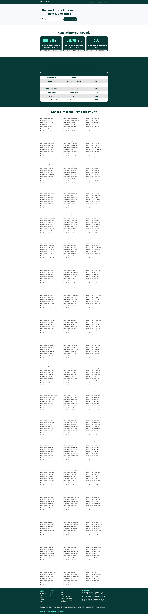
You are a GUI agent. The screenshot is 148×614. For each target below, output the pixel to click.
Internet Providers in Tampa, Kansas (92, 426)
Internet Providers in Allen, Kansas (46, 134)
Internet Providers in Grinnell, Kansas (69, 164)
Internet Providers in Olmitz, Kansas (92, 134)
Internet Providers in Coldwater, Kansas (47, 374)
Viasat (41, 597)
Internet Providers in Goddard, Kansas (70, 130)
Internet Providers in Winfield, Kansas (92, 563)
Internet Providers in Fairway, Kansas (46, 522)
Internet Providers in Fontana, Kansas (47, 532)
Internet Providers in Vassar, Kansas (92, 470)
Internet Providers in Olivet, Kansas (92, 132)
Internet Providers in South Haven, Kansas (93, 384)
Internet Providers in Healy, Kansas (69, 201)
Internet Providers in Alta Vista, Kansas (47, 141)
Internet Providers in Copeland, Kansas (47, 391)
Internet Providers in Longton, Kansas (70, 397)
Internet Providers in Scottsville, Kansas (93, 347)
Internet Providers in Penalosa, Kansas (93, 199)
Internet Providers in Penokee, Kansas (93, 201)
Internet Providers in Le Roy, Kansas (69, 338)
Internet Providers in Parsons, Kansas (92, 186)
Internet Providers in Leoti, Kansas (69, 363)
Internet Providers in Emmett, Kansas (47, 497)
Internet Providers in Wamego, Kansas (93, 499)
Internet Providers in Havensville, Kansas (70, 191)
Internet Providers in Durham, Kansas (46, 453)
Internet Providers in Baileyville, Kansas (47, 193)
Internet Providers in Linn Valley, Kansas (70, 384)
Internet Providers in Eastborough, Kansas (47, 457)
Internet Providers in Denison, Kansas (46, 428)
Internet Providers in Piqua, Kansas (92, 216)
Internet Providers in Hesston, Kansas (70, 209)
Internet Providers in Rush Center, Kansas (93, 311)
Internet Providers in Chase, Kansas (46, 336)
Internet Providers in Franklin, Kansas (46, 551)
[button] (70, 19)
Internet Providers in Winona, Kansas (92, 565)
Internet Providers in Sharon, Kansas (92, 366)
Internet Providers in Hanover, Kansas (70, 174)
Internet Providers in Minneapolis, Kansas (70, 488)
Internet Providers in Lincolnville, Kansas (70, 378)
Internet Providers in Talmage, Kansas (93, 424)
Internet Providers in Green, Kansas (69, 151)
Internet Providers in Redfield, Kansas (92, 274)
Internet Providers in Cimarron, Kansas (47, 349)
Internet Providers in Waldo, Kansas (92, 486)
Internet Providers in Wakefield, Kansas (93, 484)
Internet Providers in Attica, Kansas (46, 180)
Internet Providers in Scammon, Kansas (93, 338)
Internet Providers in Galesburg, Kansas (47, 565)
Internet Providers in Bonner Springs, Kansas (48, 257)
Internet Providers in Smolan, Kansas (92, 378)
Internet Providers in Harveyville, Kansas (70, 184)
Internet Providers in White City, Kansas (93, 536)
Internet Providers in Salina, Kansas (92, 330)
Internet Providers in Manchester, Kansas (70, 426)
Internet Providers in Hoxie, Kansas (69, 241)
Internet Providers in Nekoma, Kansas (70, 547)
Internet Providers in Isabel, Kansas (69, 268)
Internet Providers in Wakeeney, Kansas (93, 482)
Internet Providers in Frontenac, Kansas (47, 557)
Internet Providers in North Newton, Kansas (71, 576)
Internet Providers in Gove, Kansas (69, 141)
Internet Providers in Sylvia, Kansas (92, 420)
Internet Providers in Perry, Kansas (92, 203)
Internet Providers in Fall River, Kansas (47, 524)
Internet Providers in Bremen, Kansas (46, 259)
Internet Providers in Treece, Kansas (92, 447)
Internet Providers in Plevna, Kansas (92, 226)
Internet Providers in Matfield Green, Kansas (71, 449)
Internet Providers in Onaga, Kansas (92, 141)
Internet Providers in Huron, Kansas (69, 255)
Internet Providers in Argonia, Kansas (46, 159)
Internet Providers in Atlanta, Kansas (46, 178)
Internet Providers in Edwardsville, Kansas (47, 470)
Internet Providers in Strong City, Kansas (93, 405)
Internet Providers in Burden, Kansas (46, 280)
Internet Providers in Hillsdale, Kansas (70, 220)
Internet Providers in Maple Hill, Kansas (70, 436)
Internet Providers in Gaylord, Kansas (46, 584)
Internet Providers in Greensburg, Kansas (70, 155)
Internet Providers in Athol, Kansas (46, 176)
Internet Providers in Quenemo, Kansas (93, 253)
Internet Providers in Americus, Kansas (47, 149)
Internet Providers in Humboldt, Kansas (70, 249)
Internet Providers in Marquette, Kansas (70, 445)
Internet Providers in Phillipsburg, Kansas (93, 209)
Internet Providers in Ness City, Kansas (70, 555)
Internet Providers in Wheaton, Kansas (93, 534)
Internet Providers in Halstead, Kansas (70, 170)
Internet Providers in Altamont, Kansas (47, 143)
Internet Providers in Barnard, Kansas (47, 197)
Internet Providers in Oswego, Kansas (92, 155)
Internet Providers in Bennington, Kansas (47, 232)
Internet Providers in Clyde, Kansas (46, 366)
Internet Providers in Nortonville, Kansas (70, 580)
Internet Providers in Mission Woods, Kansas (71, 497)
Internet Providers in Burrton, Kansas (46, 295)
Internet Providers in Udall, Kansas (92, 457)
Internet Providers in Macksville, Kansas (70, 418)
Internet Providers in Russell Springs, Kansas (94, 316)
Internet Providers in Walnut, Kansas (92, 495)
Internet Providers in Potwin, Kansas (92, 232)
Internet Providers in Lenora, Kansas (69, 355)
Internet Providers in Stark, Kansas (92, 397)
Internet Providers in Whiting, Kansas (92, 543)
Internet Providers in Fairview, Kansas (47, 520)
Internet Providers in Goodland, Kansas (70, 136)
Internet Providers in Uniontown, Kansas (93, 461)
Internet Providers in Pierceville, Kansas (93, 214)
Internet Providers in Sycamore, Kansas (93, 416)
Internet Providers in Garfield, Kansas (47, 576)
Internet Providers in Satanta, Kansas (93, 332)
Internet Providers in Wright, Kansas (92, 572)
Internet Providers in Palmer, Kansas (92, 172)
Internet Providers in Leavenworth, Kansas (70, 341)
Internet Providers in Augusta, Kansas (47, 186)
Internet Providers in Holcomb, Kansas (70, 224)
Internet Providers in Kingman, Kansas (70, 299)
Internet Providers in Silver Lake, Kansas (93, 372)
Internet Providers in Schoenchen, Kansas (93, 343)
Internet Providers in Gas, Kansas (46, 582)
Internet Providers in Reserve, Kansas (92, 278)
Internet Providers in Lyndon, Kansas (69, 413)
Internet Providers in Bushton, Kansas (47, 299)
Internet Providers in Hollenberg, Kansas (70, 226)
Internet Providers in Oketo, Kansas (92, 128)
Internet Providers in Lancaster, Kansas (70, 322)
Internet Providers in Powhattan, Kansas (93, 234)
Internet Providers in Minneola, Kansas (70, 490)
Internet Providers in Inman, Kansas (69, 263)
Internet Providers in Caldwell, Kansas (47, 303)
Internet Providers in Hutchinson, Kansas (70, 257)
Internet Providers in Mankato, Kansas (70, 430)
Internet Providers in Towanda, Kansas (93, 445)
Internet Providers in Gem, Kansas (69, 116)
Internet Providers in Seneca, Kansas (92, 357)
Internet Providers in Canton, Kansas (46, 309)
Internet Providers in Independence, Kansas (70, 259)
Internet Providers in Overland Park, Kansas (94, 164)
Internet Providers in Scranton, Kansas (93, 349)
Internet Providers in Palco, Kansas (92, 170)
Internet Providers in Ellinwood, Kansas (47, 484)
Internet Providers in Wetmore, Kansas (93, 532)
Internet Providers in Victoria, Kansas (92, 474)
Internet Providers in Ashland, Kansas (47, 170)
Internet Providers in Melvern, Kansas (69, 472)
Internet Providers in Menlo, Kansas (69, 474)
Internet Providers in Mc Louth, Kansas (70, 463)
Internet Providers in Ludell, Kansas (69, 409)
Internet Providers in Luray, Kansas (69, 411)
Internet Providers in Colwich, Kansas (46, 382)
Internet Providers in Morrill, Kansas (69, 511)
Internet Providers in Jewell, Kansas (69, 278)
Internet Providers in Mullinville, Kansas (70, 528)
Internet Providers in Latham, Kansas (69, 332)
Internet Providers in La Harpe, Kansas (70, 311)
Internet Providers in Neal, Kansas (69, 545)
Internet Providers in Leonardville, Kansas (70, 361)
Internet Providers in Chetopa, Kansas (47, 347)
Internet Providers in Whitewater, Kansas (93, 540)
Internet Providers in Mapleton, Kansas (70, 438)
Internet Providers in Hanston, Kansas (70, 176)
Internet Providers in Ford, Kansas (46, 534)
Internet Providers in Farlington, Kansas (47, 528)
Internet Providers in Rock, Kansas (92, 293)
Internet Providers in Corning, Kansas (46, 393)
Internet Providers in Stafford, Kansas (93, 395)
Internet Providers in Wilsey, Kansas (92, 555)
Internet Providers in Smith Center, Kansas (93, 376)
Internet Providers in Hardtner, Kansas (70, 178)
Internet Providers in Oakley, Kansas (92, 116)
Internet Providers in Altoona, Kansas (47, 147)
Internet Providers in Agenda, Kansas (46, 124)
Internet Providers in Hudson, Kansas (69, 245)
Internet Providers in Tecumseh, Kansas (93, 428)
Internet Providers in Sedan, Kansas (92, 351)
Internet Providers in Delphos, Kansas (46, 426)
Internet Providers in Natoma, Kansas (70, 543)
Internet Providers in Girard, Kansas (69, 122)
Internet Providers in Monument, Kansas (70, 503)
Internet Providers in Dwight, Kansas (46, 455)
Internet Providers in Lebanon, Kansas (70, 345)
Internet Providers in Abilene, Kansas (46, 118)
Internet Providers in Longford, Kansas (70, 395)
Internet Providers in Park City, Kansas (93, 180)
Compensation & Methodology (67, 598)
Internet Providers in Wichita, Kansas (92, 545)
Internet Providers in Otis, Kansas (92, 157)
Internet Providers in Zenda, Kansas (92, 578)
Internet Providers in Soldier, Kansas (92, 380)
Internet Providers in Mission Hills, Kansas (70, 495)
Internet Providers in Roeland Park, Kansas (93, 295)
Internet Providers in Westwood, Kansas (93, 528)
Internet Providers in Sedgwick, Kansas (93, 353)
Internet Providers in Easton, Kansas (46, 459)
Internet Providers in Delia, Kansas (46, 424)
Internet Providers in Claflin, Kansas (46, 353)
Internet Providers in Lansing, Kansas (69, 328)
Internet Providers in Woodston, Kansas (93, 570)
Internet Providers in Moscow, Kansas (69, 515)
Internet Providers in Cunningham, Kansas (47, 411)
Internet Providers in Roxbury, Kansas (92, 307)
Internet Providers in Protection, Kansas (93, 251)
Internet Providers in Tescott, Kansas (92, 430)
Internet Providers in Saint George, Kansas (93, 322)
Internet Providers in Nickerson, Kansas (70, 570)
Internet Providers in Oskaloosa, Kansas (93, 153)
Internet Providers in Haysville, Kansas (70, 197)
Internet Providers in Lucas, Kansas (69, 407)
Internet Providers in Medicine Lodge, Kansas (71, 470)
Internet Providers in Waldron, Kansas (92, 488)
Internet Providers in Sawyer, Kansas (92, 336)
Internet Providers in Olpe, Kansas (92, 136)
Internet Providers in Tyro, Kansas (92, 455)
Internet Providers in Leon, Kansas (69, 357)
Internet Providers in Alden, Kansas (46, 130)
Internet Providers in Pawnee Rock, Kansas (93, 191)
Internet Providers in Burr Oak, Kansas (47, 293)
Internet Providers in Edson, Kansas (46, 468)
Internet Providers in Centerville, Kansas (47, 328)
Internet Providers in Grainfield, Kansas (70, 143)
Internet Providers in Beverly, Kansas (46, 243)
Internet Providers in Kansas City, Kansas (70, 288)
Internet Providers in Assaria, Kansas (46, 172)
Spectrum (42, 599)
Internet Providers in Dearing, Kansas (46, 420)
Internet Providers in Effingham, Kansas (47, 472)
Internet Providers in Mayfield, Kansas (70, 453)
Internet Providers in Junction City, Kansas (70, 282)
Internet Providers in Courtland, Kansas (47, 399)
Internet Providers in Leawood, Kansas (70, 343)
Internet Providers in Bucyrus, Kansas (46, 272)
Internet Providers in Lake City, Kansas (70, 316)
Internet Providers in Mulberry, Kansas (69, 526)
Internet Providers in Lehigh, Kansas (69, 351)
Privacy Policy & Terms (65, 596)
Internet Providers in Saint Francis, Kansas (93, 320)
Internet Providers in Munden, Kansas (69, 532)
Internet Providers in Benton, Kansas (46, 236)
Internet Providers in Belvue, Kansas (46, 226)
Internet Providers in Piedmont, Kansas (93, 211)
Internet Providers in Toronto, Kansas (92, 443)
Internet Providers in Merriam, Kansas (69, 478)
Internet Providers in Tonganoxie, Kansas (93, 438)
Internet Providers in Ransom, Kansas (92, 266)
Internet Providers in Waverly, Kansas (92, 507)
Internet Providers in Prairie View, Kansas (93, 236)
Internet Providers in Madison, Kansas (70, 420)
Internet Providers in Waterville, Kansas (93, 503)
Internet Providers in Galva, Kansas (46, 568)
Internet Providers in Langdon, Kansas (70, 326)
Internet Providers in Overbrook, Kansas (93, 161)
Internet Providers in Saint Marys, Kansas (93, 326)
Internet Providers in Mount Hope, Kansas (70, 524)
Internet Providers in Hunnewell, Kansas (70, 251)
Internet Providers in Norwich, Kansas (69, 584)
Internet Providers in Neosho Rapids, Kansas (71, 553)
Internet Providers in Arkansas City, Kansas (48, 161)
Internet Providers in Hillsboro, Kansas (70, 218)
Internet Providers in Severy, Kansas (92, 361)
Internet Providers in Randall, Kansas (92, 261)
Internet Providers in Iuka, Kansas (69, 270)
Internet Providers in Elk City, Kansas (46, 478)
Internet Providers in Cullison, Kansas (46, 405)
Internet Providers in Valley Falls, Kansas (93, 468)
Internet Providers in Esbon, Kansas (46, 509)
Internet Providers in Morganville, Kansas (70, 507)
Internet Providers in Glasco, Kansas (69, 126)
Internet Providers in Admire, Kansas (46, 122)
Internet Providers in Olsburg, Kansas (92, 139)
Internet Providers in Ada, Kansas (46, 120)
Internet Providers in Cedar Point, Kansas (47, 324)
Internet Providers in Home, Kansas (69, 232)
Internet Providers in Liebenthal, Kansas (70, 374)
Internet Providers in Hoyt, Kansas (69, 243)
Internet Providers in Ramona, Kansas (92, 259)
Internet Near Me (92, 2)
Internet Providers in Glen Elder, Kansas (70, 128)
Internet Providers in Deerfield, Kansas (47, 422)
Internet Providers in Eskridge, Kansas (47, 511)
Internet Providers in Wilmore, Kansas (92, 553)
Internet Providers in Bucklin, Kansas (46, 270)
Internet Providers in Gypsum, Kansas (69, 166)
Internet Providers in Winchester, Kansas (93, 559)
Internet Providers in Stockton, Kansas (93, 403)
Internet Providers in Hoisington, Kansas (70, 222)
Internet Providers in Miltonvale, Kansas (70, 486)
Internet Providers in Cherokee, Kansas (47, 343)
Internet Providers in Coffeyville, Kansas (47, 370)
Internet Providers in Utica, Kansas (92, 463)
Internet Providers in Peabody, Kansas (93, 195)
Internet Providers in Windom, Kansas (92, 561)
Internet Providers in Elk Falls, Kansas (47, 480)
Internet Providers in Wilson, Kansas (92, 557)
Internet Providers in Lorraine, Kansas (70, 399)
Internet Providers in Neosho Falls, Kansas (70, 551)
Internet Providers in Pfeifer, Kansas (92, 207)
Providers (100, 2)
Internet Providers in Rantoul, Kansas (92, 268)
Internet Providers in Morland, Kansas (69, 509)
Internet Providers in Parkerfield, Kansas (93, 184)
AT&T (41, 595)
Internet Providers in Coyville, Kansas (46, 401)
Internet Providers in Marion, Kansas (69, 443)
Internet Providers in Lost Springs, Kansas (70, 401)
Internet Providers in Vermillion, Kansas (93, 472)
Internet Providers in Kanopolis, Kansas (70, 284)
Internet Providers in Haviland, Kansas (70, 193)
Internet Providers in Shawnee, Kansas (93, 370)
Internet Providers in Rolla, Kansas (92, 297)
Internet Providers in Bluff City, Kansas (47, 253)
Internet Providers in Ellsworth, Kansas (47, 488)
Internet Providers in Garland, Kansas (46, 578)
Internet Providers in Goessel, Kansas (69, 132)
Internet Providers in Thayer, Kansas (92, 432)
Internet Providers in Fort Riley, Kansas (47, 543)
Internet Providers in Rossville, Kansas (93, 305)
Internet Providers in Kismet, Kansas (69, 307)
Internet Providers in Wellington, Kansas (93, 515)
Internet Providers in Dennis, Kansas (46, 430)
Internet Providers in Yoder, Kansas (92, 576)
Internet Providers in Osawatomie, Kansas (93, 149)
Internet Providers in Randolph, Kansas (93, 263)
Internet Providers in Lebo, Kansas (69, 347)
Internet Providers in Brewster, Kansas (47, 261)
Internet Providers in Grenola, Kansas (69, 159)
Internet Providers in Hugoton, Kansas (70, 247)
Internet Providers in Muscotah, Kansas (70, 536)
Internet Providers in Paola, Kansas (92, 174)
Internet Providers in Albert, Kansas (46, 128)
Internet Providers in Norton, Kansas (69, 578)
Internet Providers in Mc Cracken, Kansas (70, 455)
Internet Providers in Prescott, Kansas (93, 243)
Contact (62, 594)
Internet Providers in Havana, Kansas (69, 186)
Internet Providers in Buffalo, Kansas (46, 274)
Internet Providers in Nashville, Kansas (70, 540)
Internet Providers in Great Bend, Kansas (70, 147)
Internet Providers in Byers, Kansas (46, 301)
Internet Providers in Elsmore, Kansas (47, 493)
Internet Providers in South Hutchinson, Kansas (94, 386)
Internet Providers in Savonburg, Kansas (93, 334)
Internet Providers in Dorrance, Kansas (47, 443)
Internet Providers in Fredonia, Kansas (47, 553)
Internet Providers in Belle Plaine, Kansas (47, 218)
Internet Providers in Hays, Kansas (69, 195)
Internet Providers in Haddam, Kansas (70, 168)
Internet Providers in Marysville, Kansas (70, 447)
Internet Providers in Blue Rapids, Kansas (47, 251)
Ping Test (52, 595)
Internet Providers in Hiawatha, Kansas (70, 211)
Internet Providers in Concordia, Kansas (47, 384)
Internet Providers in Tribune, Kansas (92, 449)
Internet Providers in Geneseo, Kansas (70, 118)
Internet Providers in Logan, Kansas (69, 391)
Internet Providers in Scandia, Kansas (92, 341)
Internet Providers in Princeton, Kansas (93, 249)
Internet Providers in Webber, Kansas (92, 509)
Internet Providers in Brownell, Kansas (47, 268)
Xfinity (41, 601)
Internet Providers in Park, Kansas (92, 178)
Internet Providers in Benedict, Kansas (47, 230)
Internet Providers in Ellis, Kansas (46, 486)
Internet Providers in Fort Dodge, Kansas (47, 538)
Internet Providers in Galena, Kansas (46, 563)
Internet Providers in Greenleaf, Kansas (70, 153)
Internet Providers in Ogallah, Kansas (92, 124)
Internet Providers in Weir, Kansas (92, 511)
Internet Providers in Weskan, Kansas (92, 520)
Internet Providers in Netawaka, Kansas (70, 557)
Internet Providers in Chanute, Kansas (47, 332)
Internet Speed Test (82, 2)
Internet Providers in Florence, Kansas (47, 530)
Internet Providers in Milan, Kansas (69, 480)
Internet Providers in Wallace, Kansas (92, 493)
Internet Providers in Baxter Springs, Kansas (48, 205)
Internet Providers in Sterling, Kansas (92, 399)
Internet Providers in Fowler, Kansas (46, 547)
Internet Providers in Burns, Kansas (46, 291)
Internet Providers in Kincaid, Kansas (69, 297)
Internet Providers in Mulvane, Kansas (69, 530)
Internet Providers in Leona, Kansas (69, 359)
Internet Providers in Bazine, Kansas (46, 207)
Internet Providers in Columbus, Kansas (47, 380)
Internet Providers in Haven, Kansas (69, 189)
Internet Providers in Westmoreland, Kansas (94, 524)
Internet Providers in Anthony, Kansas (47, 155)
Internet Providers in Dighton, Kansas (46, 438)
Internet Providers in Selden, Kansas (92, 355)
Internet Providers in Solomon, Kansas (93, 382)
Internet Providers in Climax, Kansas (46, 363)
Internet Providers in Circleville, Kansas (47, 351)
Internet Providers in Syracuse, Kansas (93, 422)
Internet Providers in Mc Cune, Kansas (69, 457)
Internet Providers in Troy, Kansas (92, 451)
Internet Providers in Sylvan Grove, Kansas (93, 418)
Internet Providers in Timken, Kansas (92, 434)
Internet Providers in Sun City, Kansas (92, 411)
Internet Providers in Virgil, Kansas (92, 478)
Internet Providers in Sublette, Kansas (93, 407)
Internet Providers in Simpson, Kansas (93, 374)
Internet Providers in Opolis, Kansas (92, 145)
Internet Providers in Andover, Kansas (47, 153)
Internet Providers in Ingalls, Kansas (69, 261)
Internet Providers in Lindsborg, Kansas (70, 380)
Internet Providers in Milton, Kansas (69, 484)
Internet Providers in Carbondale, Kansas (47, 311)
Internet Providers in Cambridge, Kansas (47, 305)
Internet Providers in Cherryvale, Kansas (47, 345)
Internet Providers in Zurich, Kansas (92, 580)
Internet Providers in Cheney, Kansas (46, 341)
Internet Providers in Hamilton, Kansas (70, 172)
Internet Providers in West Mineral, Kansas (93, 522)
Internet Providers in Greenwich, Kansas (70, 157)
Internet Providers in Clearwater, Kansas (47, 359)
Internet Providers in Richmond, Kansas (93, 284)
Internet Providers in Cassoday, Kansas (47, 316)
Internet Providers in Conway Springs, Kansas (48, 386)
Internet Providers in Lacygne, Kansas (70, 313)
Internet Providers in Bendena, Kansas (47, 228)
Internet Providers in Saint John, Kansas (93, 324)
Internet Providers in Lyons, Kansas (69, 416)
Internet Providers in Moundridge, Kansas (70, 522)
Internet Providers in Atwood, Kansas (47, 182)
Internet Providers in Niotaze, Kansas (69, 572)
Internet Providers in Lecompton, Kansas (70, 349)
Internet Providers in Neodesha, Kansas (70, 549)
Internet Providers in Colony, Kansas (46, 378)
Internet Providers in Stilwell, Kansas (92, 401)
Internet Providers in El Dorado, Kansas (47, 474)
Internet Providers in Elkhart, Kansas (46, 482)
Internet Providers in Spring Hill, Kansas (93, 393)
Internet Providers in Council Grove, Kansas (48, 397)
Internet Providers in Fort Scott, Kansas (47, 545)
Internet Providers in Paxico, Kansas (92, 193)
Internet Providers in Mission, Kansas (69, 493)
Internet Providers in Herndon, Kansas (70, 207)
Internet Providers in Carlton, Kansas (46, 313)
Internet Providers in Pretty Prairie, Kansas (93, 247)
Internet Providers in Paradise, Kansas (93, 176)
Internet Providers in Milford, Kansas (69, 482)
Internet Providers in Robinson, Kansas (93, 291)
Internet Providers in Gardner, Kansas (47, 574)
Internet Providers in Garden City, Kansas (47, 570)
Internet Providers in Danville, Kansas (46, 416)
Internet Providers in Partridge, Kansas (93, 189)
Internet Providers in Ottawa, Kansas (92, 159)
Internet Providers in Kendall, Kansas (69, 293)
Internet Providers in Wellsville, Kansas (93, 518)
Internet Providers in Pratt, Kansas (92, 241)
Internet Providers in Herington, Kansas (70, 205)
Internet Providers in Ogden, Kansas (92, 126)
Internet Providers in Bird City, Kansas (47, 245)
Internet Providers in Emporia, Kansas (47, 499)
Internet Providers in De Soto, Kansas (47, 418)
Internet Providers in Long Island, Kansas (70, 393)
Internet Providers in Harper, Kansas (69, 180)
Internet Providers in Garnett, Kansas (46, 580)
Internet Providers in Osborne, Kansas (92, 151)
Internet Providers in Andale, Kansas (46, 151)
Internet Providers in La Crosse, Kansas (70, 309)
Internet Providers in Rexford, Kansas (92, 280)
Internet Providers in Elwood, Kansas (46, 495)
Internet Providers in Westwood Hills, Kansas (94, 530)
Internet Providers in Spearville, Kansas (93, 388)
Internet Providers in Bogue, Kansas (46, 255)
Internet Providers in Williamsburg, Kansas (93, 547)
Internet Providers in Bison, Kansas (46, 247)
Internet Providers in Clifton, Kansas (46, 361)
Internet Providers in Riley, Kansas (92, 286)
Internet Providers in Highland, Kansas (70, 214)
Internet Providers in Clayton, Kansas (46, 357)
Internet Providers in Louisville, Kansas (70, 405)
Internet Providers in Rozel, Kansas (92, 309)
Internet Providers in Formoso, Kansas (47, 536)
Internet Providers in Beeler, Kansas (46, 214)
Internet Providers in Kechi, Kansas (69, 291)
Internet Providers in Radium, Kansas (92, 257)
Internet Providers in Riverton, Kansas (92, 288)
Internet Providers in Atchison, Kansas (47, 174)
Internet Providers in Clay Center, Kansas (47, 355)
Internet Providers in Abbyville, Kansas (47, 116)
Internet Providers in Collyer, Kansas (46, 376)
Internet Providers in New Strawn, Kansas (70, 565)
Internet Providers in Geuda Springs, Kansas (71, 120)
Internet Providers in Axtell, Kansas (46, 191)
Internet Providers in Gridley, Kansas (69, 161)
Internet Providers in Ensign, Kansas (46, 503)
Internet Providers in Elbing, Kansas (46, 476)
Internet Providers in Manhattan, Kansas (70, 428)
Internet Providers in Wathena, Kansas (93, 505)
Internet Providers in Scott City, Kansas (93, 345)
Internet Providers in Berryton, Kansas (47, 241)
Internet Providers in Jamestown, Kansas (70, 272)
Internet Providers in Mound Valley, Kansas (70, 520)
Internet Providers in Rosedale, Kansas (93, 303)
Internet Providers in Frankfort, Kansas (47, 549)
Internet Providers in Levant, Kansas (69, 366)
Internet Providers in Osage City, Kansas (93, 147)
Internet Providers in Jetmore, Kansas (70, 276)
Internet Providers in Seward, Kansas (92, 363)
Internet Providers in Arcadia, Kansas (46, 157)
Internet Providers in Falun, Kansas (46, 526)
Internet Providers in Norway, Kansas (69, 582)
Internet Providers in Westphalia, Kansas (93, 526)
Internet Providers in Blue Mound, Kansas (47, 249)
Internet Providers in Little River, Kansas (70, 388)
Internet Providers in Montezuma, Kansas (70, 501)
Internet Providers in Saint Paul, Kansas (93, 328)
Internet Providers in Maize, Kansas (69, 424)
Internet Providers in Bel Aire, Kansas (46, 216)
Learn (106, 2)
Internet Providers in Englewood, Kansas (47, 501)
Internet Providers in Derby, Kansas (46, 434)
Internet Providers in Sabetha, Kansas (93, 318)
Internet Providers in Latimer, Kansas (69, 334)
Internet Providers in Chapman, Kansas (47, 334)
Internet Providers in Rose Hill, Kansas (92, 301)
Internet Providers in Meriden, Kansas (69, 476)
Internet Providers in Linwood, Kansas (70, 386)
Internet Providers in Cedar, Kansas (46, 322)
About (62, 592)
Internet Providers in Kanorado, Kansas (70, 286)
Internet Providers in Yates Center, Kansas (93, 574)
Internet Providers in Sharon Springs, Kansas (94, 368)
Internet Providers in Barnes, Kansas (46, 199)
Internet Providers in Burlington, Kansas (47, 288)
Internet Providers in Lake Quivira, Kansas (70, 318)
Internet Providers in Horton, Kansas (69, 236)
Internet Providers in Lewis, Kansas (69, 368)
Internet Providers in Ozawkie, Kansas (92, 168)
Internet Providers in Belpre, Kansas (46, 224)
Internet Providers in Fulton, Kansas (46, 559)
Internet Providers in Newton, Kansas (69, 568)
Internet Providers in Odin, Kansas (92, 120)
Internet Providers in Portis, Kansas (92, 230)
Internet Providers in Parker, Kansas (92, 182)
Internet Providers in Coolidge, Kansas (47, 388)
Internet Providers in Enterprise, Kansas (47, 505)
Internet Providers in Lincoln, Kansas (69, 376)
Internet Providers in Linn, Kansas (69, 382)
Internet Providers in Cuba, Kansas (46, 403)
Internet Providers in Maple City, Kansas (70, 434)
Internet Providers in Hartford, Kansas (70, 182)
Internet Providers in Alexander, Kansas (47, 132)
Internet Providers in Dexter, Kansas (46, 436)
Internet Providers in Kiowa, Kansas (69, 303)
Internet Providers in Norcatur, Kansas (70, 574)
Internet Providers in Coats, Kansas (46, 368)
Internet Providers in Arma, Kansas (46, 166)
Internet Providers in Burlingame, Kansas (47, 286)
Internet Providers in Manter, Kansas (69, 432)
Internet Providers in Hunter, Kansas (69, 253)
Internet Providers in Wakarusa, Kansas (93, 480)
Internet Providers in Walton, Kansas (92, 497)
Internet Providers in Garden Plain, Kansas (47, 572)
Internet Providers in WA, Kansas (92, 501)
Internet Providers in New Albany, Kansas (70, 559)
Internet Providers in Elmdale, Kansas (46, 490)
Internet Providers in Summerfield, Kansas (93, 409)
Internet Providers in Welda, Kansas (92, 513)
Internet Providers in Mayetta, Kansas (70, 451)
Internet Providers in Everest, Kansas (46, 518)
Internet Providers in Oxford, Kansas (92, 166)
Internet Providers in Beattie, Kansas (46, 209)
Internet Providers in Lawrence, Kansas (70, 336)
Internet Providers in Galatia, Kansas (46, 561)
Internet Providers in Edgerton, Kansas (47, 461)
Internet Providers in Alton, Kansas (46, 145)
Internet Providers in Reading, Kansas (92, 272)
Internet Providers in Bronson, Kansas (47, 263)
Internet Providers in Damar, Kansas (46, 413)
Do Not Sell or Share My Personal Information (67, 601)
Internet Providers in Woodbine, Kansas (93, 568)
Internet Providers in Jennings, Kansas (70, 274)
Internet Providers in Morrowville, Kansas (70, 513)
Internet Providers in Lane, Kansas (69, 324)
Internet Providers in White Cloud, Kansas (93, 538)
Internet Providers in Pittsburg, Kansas (93, 218)
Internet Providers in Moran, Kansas (69, 505)
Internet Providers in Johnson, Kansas (70, 280)
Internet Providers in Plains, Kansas (92, 220)
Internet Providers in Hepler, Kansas (69, 203)
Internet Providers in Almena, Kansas (46, 139)
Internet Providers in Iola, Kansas (69, 266)
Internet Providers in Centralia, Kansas (47, 330)
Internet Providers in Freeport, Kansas (47, 555)
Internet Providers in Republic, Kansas (92, 276)
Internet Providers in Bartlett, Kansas (47, 201)
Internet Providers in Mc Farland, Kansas (70, 461)
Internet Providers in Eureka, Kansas (46, 515)
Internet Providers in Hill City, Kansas (69, 216)
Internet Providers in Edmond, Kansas (47, 463)
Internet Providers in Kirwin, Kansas (69, 305)
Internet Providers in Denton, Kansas (46, 432)
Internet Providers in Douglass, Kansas (47, 445)
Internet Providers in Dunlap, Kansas (46, 451)
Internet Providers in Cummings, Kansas (47, 409)
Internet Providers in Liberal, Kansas (69, 370)
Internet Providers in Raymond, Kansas (93, 270)
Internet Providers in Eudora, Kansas (46, 513)
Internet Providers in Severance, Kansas (93, 359)
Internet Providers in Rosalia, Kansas (92, 299)
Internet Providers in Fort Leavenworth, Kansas (48, 540)
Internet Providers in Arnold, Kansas (46, 168)
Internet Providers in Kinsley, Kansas (69, 301)
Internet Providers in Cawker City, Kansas (47, 320)
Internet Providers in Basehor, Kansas (47, 203)
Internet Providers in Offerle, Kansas (92, 122)
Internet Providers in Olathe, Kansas (92, 130)
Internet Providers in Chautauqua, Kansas (47, 338)
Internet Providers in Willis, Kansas (92, 549)
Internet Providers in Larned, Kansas (69, 330)
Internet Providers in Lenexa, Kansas (69, 353)
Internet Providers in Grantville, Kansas (70, 145)
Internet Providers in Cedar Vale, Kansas (47, 326)
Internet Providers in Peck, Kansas (92, 197)
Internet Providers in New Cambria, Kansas (70, 561)
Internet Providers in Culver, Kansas (46, 407)
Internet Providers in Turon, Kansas (92, 453)
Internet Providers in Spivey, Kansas (92, 391)
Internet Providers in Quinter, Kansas (92, 255)
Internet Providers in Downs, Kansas (46, 447)
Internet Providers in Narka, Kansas (69, 538)
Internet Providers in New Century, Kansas (70, 563)
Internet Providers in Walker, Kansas (92, 490)
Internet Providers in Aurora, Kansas (46, 189)
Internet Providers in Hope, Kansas (69, 234)
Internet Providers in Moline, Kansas (69, 499)
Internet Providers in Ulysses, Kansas (92, 459)
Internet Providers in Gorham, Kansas (69, 139)
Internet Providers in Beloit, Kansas (46, 222)
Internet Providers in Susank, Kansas (92, 413)
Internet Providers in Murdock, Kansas (70, 534)
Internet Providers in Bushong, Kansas (47, 297)
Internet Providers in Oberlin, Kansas (92, 118)
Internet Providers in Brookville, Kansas (47, 266)
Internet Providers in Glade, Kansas (69, 124)
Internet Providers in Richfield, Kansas (93, 282)
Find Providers (43, 593)
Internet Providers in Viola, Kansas (92, 476)
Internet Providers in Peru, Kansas (92, 205)
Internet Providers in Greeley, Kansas (69, 149)
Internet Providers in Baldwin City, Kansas (47, 195)
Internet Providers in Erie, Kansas (46, 507)
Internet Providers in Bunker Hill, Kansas (47, 278)
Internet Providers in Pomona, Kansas (92, 228)
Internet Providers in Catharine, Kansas (47, 318)
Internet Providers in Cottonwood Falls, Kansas (48, 395)
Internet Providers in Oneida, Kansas (92, 143)
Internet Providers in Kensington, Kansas (70, 295)
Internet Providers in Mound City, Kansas (70, 518)
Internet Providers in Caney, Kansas (46, 307)
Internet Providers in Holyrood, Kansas (70, 230)
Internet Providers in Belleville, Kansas (47, 220)
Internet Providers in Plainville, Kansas (93, 222)
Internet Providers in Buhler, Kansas (46, 276)
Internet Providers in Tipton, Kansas (92, 436)
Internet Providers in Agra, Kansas (46, 126)
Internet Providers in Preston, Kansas (92, 245)
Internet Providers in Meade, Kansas (69, 468)
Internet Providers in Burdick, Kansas (46, 284)
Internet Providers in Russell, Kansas (92, 313)
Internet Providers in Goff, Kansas (69, 134)
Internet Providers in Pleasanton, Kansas (93, 224)
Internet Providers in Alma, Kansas (46, 136)
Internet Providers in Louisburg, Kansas (70, 403)
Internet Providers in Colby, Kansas (46, 372)
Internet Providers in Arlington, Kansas (47, 164)
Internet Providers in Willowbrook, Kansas (93, 551)
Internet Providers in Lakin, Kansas (69, 320)
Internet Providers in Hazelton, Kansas (70, 199)
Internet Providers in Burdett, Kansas (46, 282)
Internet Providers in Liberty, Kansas (69, 372)
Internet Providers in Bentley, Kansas (46, 234)
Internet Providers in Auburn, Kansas (46, 184)
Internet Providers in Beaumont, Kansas (47, 211)
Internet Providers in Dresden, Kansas (47, 449)
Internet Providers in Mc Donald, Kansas (70, 459)
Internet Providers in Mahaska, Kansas (70, 422)
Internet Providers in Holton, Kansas (69, 228)
